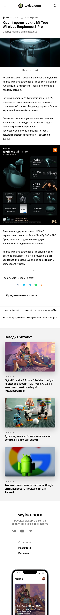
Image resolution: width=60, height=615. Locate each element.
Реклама (24, 553)
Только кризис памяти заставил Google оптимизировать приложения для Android (29, 489)
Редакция (24, 547)
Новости (9, 376)
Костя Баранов (12, 18)
